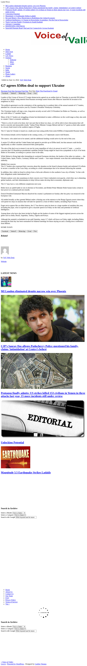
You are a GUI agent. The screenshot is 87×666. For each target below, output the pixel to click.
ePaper (7, 76)
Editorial (13, 60)
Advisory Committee (12, 24)
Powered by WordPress (15, 664)
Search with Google (8, 517)
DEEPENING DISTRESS (15, 26)
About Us (8, 592)
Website (4, 261)
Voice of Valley (7, 662)
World (7, 72)
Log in (3, 664)
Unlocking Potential (12, 14)
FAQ (7, 598)
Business (8, 66)
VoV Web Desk (25, 80)
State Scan (9, 52)
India (7, 70)
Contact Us (9, 594)
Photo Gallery (10, 74)
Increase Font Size (21, 91)
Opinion (8, 58)
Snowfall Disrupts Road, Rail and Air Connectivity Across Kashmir (29, 28)
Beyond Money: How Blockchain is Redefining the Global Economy (30, 18)
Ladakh (8, 54)
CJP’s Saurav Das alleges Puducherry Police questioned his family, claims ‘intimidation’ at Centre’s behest (43, 8)
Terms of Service (11, 602)
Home (7, 50)
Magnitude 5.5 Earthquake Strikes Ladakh (20, 16)
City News (9, 56)
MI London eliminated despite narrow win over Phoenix (25, 6)
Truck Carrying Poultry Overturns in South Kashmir (24, 22)
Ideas (12, 62)
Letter (12, 64)
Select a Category (7, 515)
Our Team (9, 596)
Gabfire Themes (40, 664)
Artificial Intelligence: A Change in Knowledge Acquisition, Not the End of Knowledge (36, 20)
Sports (7, 68)
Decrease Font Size (8, 91)
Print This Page (41, 91)
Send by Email (52, 91)
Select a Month (6, 513)
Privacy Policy (10, 600)
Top (7, 604)
